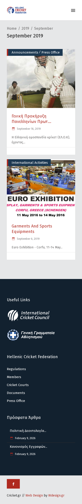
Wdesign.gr (56, 495)
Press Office (50, 52)
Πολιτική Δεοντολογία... (28, 431)
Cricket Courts (18, 385)
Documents (16, 393)
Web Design (34, 495)
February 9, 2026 (25, 438)
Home (12, 28)
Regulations (16, 369)
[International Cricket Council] (31, 320)
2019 (25, 28)
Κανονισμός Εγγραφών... (28, 447)
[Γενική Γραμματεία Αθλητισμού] (31, 340)
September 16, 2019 (28, 128)
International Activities (30, 163)
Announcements (25, 52)
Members (14, 377)
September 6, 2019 (28, 238)
